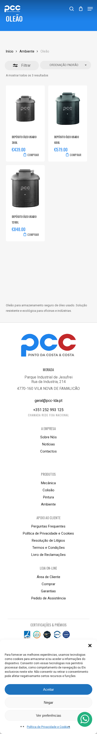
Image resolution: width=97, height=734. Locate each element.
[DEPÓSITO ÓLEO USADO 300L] (25, 108)
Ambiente (27, 51)
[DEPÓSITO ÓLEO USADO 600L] (67, 108)
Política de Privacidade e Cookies (48, 727)
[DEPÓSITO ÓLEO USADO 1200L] (25, 188)
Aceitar (48, 689)
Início (9, 51)
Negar (48, 702)
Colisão (48, 490)
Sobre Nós (48, 437)
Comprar (48, 584)
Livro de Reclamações (48, 555)
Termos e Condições (48, 547)
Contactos (48, 451)
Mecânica (48, 483)
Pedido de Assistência (48, 598)
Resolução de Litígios (48, 540)
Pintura (48, 497)
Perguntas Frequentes (48, 526)
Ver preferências (48, 715)
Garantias (48, 591)
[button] (90, 645)
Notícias (48, 444)
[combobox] (65, 65)
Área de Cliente (48, 577)
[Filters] (22, 65)
